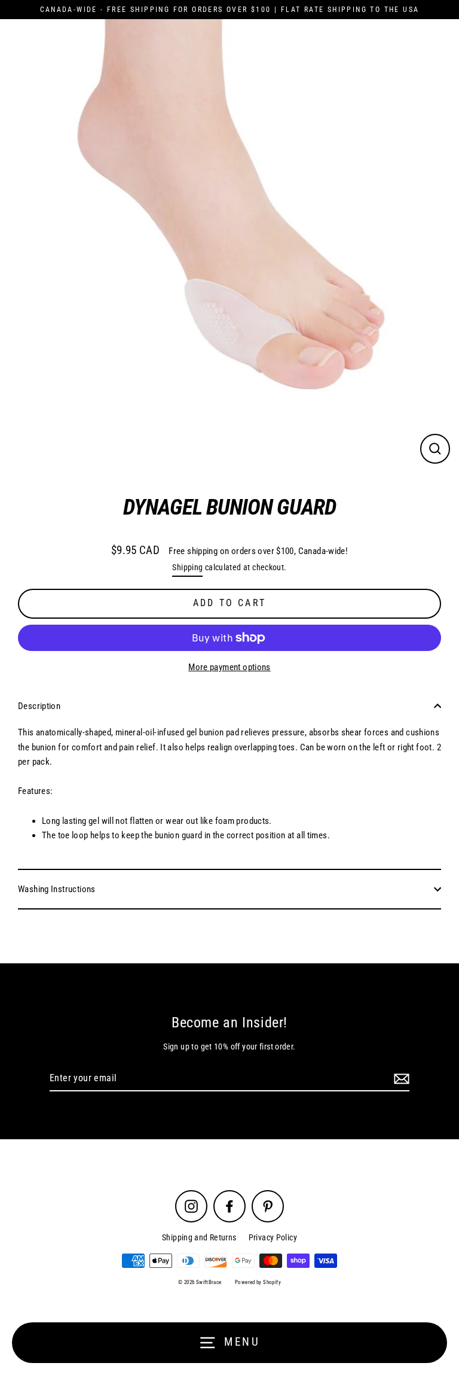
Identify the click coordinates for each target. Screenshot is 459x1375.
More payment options (229, 667)
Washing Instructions (57, 889)
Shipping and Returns (199, 1237)
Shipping (187, 567)
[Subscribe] (399, 1079)
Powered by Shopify (258, 1282)
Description (39, 706)
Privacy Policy (273, 1237)
